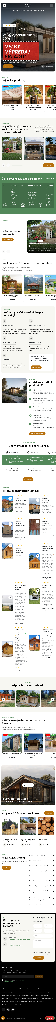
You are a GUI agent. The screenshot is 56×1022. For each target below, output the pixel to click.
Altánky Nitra (48, 992)
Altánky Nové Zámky (15, 995)
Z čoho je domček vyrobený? (38, 871)
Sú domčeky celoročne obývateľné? (40, 886)
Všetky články (49, 813)
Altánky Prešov (40, 1001)
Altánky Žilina (5, 998)
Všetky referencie (8, 239)
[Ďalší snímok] (8, 251)
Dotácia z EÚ (22, 992)
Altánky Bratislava (31, 992)
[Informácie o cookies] (3, 1018)
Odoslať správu (38, 957)
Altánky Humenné (29, 1005)
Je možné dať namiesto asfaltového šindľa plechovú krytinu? (40, 899)
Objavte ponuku (8, 66)
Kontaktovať (6, 868)
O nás (13, 10)
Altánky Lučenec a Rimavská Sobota (18, 1001)
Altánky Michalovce (18, 1005)
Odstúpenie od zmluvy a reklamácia (10, 992)
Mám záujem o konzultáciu (37, 433)
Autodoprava (41, 10)
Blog (31, 10)
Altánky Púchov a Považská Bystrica (39, 995)
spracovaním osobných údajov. (41, 954)
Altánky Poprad (32, 1001)
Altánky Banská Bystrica (47, 998)
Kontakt (35, 10)
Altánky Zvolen (5, 1001)
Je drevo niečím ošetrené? (37, 856)
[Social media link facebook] (3, 1009)
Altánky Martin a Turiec (14, 998)
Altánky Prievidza (25, 995)
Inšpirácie (24, 10)
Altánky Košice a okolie (7, 1005)
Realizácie (18, 10)
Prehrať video (29, 785)
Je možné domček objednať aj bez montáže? (39, 892)
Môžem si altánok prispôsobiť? (38, 866)
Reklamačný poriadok (7, 989)
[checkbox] (2, 980)
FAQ (28, 10)
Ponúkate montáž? (35, 861)
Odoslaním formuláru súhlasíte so (15, 981)
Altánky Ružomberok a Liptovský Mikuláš (31, 998)
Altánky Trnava (40, 992)
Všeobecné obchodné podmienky (21, 989)
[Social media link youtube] (13, 1009)
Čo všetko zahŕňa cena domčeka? (39, 881)
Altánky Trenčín (5, 995)
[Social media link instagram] (8, 1009)
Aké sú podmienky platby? (37, 876)
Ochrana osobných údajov (36, 989)
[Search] (51, 5)
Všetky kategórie (48, 165)
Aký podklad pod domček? (37, 905)
